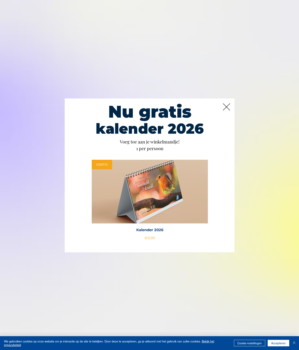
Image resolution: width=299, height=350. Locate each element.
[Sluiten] (294, 343)
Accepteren (278, 343)
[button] (226, 106)
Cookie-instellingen (249, 343)
